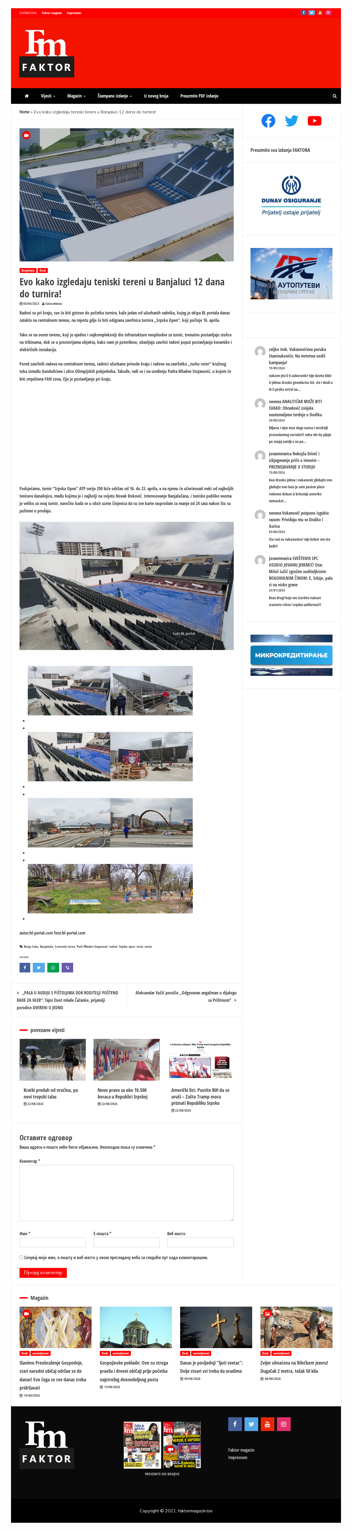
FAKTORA (301, 150)
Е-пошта (102, 1234)
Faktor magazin (52, 12)
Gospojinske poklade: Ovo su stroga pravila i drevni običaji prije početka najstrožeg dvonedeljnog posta (134, 1371)
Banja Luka (31, 946)
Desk (43, 270)
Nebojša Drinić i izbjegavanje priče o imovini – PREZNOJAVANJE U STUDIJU (294, 460)
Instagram (328, 12)
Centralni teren (65, 946)
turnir (148, 946)
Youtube (320, 12)
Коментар (30, 1161)
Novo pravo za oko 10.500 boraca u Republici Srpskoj (122, 1093)
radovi (113, 946)
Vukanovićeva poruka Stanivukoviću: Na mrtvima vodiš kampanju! (297, 356)
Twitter (312, 12)
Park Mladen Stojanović (92, 946)
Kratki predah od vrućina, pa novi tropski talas (51, 1093)
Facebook (303, 12)
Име (25, 1234)
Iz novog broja (156, 96)
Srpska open (127, 946)
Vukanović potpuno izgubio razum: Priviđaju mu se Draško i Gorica (299, 519)
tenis (140, 946)
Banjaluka (28, 270)
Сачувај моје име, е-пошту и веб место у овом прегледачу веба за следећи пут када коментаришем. (116, 1257)
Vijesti (46, 96)
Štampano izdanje (113, 96)
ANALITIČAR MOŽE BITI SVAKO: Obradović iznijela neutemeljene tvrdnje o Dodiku (295, 408)
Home (24, 112)
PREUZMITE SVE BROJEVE (162, 1473)
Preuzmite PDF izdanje (199, 96)
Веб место (176, 1234)
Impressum (74, 12)
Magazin (74, 96)
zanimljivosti (40, 1353)
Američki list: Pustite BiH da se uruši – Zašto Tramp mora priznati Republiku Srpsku (200, 1096)
